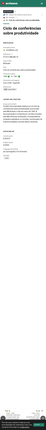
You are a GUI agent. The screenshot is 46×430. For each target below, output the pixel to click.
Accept (37, 425)
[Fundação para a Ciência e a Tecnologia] (10, 4)
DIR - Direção (10, 17)
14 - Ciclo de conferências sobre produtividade (23, 20)
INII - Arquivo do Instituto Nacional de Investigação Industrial (18, 15)
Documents (8, 11)
